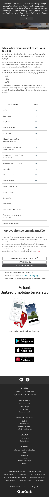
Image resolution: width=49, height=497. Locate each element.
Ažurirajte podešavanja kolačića (24, 450)
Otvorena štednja (24, 438)
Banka (24, 453)
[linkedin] (21, 379)
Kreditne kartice (24, 409)
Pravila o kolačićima (24, 480)
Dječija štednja (24, 441)
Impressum (22, 474)
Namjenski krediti (24, 404)
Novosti (24, 458)
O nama (17, 392)
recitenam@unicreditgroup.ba (30, 276)
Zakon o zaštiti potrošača (16, 471)
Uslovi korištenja (9, 474)
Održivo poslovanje (24, 461)
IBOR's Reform (10, 480)
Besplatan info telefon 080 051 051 (24, 395)
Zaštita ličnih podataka (37, 474)
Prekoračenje (24, 406)
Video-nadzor (39, 480)
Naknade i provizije (35, 471)
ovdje (38, 251)
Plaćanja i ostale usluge (24, 429)
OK (26, 18)
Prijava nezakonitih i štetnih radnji (15, 477)
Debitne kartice (24, 424)
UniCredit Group (29, 392)
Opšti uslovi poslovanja (37, 477)
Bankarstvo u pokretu (24, 426)
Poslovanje (24, 455)
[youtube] (27, 379)
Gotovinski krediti (24, 412)
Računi (24, 421)
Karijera (24, 463)
